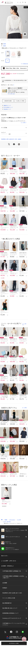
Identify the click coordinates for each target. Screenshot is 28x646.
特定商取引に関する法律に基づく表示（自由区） (11, 139)
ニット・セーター (7, 521)
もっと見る (23, 122)
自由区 (4, 43)
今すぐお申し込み (11, 93)
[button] (14, 22)
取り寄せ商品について (8, 107)
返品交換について (7, 109)
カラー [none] (2, 52)
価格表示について (7, 105)
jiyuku (6, 519)
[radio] (8, 54)
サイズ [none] (2, 60)
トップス (19, 519)
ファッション (12, 519)
